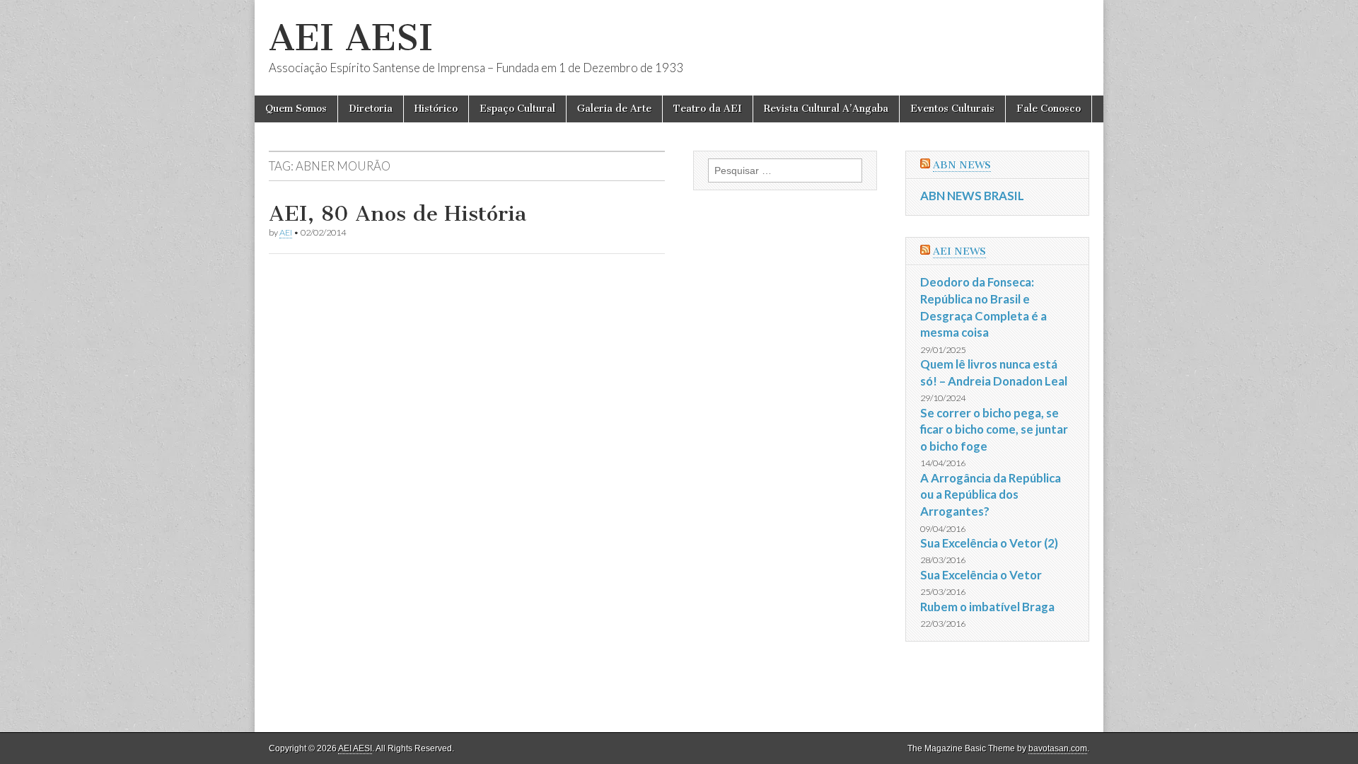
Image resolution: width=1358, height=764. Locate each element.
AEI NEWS (959, 251)
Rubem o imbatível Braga (987, 606)
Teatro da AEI (707, 109)
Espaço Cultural (517, 109)
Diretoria (371, 109)
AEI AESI (351, 37)
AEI (285, 232)
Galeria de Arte (614, 109)
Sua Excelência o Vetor (981, 574)
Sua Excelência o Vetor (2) (989, 543)
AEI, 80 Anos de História (397, 213)
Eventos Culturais (952, 109)
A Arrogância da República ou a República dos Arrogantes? (990, 494)
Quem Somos (296, 109)
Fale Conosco (1048, 109)
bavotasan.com (1057, 748)
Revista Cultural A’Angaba (826, 109)
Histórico (436, 109)
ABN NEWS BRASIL (972, 195)
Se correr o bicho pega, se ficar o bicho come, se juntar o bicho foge (994, 429)
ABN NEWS (962, 165)
